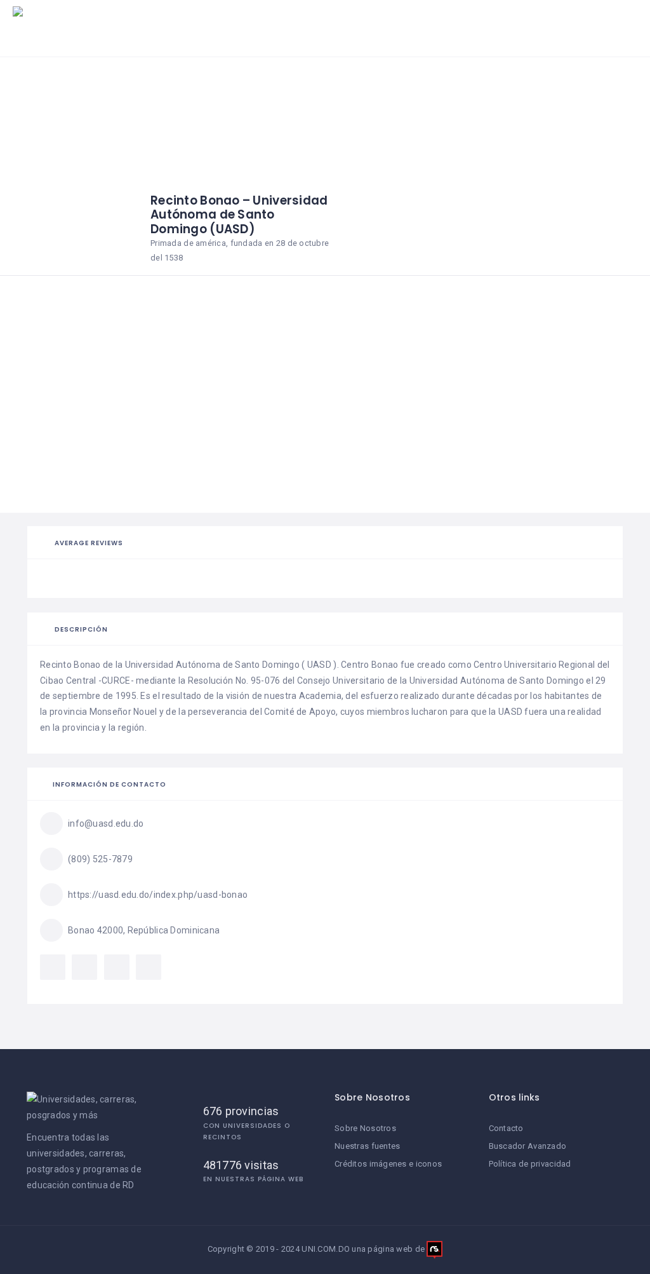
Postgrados (401, 22)
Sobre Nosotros (365, 1128)
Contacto (506, 1128)
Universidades (177, 22)
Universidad (149, 665)
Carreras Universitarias (292, 22)
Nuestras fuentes (367, 1146)
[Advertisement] (325, 417)
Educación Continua (510, 22)
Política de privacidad (530, 1164)
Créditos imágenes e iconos (388, 1164)
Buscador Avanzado (528, 1146)
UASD (319, 665)
